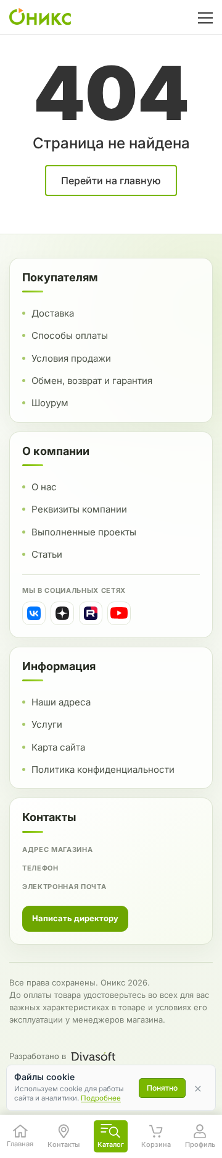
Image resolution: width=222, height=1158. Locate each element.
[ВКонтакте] (34, 613)
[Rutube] (90, 613)
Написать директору (75, 918)
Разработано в (37, 1056)
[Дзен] (62, 613)
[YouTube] (119, 613)
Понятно (162, 1087)
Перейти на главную (111, 180)
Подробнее (101, 1098)
